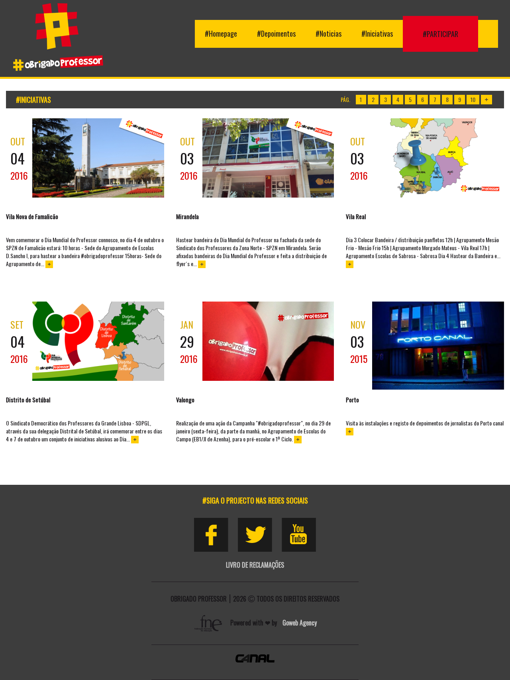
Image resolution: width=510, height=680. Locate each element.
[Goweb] (209, 622)
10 (473, 99)
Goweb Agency (299, 622)
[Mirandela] (268, 158)
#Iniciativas (377, 33)
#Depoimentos (276, 33)
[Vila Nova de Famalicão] (98, 158)
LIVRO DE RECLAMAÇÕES (255, 565)
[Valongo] (268, 341)
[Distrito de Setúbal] (98, 341)
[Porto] (438, 346)
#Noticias (328, 33)
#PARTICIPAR (440, 34)
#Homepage (221, 33)
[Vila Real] (438, 158)
